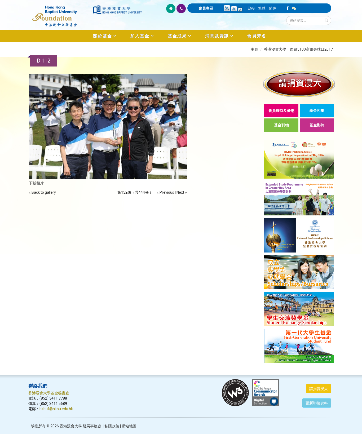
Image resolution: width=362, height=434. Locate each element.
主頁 (254, 49)
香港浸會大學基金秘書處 (48, 393)
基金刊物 (281, 125)
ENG (251, 8)
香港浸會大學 (71, 426)
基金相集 (317, 110)
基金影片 (317, 125)
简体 (272, 8)
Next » (181, 192)
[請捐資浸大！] (299, 83)
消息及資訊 (217, 35)
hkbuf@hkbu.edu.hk (56, 409)
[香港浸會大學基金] (60, 13)
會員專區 (205, 8)
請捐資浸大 (318, 389)
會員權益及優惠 (281, 110)
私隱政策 (111, 426)
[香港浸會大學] (117, 9)
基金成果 (177, 35)
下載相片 (36, 183)
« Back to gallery (42, 192)
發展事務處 (92, 426)
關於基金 (102, 35)
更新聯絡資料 (317, 403)
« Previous (165, 192)
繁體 (262, 8)
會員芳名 (256, 35)
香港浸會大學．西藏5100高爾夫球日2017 (298, 49)
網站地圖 (129, 426)
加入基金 (139, 35)
